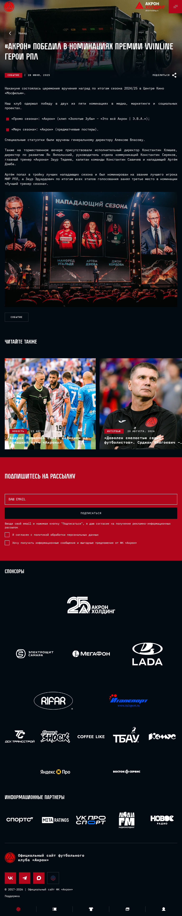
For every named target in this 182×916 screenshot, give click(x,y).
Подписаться (91, 513)
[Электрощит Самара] (34, 653)
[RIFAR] (53, 701)
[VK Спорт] (91, 820)
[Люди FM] (126, 820)
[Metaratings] (55, 820)
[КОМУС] (162, 736)
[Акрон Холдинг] (91, 606)
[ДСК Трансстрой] (20, 736)
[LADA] (147, 653)
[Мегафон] (91, 653)
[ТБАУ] (126, 736)
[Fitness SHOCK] (55, 736)
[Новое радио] (162, 820)
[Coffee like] (91, 736)
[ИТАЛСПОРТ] (128, 701)
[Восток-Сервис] (126, 772)
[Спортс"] (20, 820)
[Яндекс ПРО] (55, 771)
